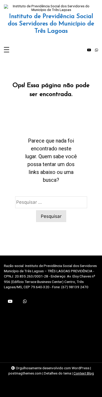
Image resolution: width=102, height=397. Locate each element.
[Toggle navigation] (6, 50)
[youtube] (89, 50)
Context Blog (83, 373)
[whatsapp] (96, 50)
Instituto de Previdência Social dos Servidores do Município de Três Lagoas (51, 23)
